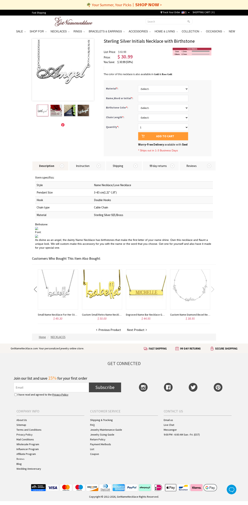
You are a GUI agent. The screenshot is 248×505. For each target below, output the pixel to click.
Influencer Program (27, 449)
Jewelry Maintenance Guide (106, 429)
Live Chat (169, 425)
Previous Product (109, 330)
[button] (35, 289)
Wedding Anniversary (28, 468)
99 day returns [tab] (158, 166)
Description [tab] (46, 166)
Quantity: (112, 127)
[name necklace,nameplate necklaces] (73, 21)
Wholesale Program (27, 444)
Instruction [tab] (83, 166)
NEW (232, 31)
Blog (19, 464)
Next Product (136, 330)
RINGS (78, 31)
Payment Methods (100, 444)
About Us (21, 420)
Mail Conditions (25, 439)
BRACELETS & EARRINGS (106, 31)
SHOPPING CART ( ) (204, 12)
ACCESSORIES (139, 31)
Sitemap (21, 425)
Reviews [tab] (191, 166)
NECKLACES (59, 31)
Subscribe (105, 387)
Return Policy (97, 439)
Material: (112, 88)
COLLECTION (191, 31)
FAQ (92, 425)
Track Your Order (171, 12)
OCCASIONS (215, 31)
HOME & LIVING (166, 31)
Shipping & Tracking (101, 420)
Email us (168, 420)
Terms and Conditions (28, 429)
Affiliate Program (26, 454)
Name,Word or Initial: (120, 98)
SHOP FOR (37, 31)
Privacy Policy (60, 394)
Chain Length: (115, 117)
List (92, 449)
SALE (20, 31)
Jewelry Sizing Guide (102, 434)
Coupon (94, 454)
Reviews (20, 459)
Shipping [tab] (118, 166)
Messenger (170, 429)
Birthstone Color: (117, 107)
